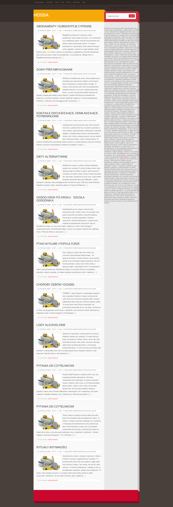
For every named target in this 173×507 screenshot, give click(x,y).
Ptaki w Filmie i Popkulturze (58, 244)
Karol (57, 2)
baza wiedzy (124, 157)
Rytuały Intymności (51, 447)
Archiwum (49, 2)
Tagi (83, 2)
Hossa (41, 15)
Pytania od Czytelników (55, 366)
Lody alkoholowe (50, 325)
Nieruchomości (53, 62)
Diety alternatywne (51, 157)
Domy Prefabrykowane (54, 70)
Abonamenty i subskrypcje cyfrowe (64, 26)
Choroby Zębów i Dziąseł (55, 284)
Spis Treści (76, 2)
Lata (62, 2)
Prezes (68, 2)
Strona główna (39, 2)
